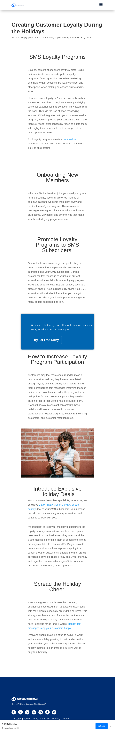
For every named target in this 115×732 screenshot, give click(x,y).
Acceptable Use (41, 718)
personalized (70, 139)
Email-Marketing (77, 37)
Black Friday (48, 37)
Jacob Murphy (20, 37)
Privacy (56, 718)
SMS (88, 37)
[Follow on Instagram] (27, 712)
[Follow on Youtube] (40, 712)
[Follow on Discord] (54, 712)
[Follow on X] (20, 712)
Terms (66, 718)
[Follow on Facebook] (14, 712)
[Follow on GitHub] (47, 712)
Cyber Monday (62, 37)
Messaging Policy (22, 718)
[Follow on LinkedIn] (34, 712)
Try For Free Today (46, 340)
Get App (101, 726)
